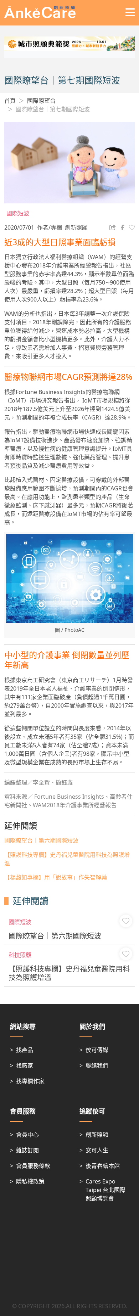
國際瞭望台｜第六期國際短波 (41, 840)
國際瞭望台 (41, 101)
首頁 (10, 101)
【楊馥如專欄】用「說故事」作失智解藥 (55, 877)
